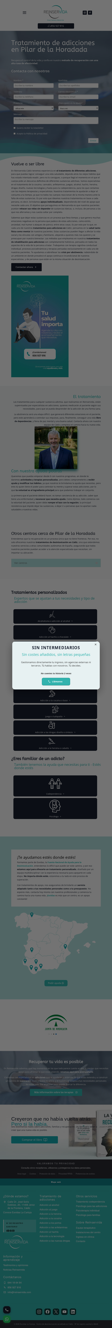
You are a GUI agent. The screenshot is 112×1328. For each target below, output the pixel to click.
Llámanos (57, 681)
